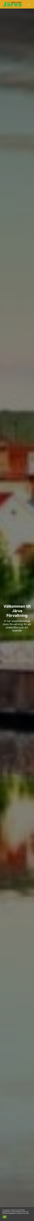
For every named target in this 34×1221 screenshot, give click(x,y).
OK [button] (4, 1217)
